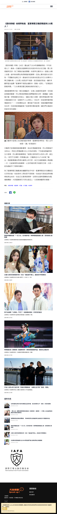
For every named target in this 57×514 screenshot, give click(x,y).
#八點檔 (25, 185)
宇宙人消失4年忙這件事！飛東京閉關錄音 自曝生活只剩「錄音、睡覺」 (27, 387)
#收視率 (30, 185)
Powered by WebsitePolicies (8, 510)
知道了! (4, 508)
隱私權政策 (32, 494)
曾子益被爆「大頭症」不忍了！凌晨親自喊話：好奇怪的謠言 (23, 312)
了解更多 (7, 506)
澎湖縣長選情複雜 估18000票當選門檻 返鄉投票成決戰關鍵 (26, 440)
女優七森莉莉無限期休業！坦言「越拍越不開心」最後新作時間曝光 (25, 275)
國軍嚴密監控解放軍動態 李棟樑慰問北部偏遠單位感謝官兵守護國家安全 (30, 418)
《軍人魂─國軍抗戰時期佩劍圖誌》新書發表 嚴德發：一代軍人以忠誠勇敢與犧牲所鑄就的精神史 (31, 411)
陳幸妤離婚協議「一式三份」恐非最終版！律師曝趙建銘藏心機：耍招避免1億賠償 (28, 236)
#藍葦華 (16, 185)
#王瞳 (20, 185)
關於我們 (31, 492)
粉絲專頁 (32, 1)
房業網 (25, 1)
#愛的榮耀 (10, 185)
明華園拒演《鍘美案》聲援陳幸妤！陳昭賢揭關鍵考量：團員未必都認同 (26, 350)
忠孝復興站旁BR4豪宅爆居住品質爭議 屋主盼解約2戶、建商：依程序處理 (31, 403)
